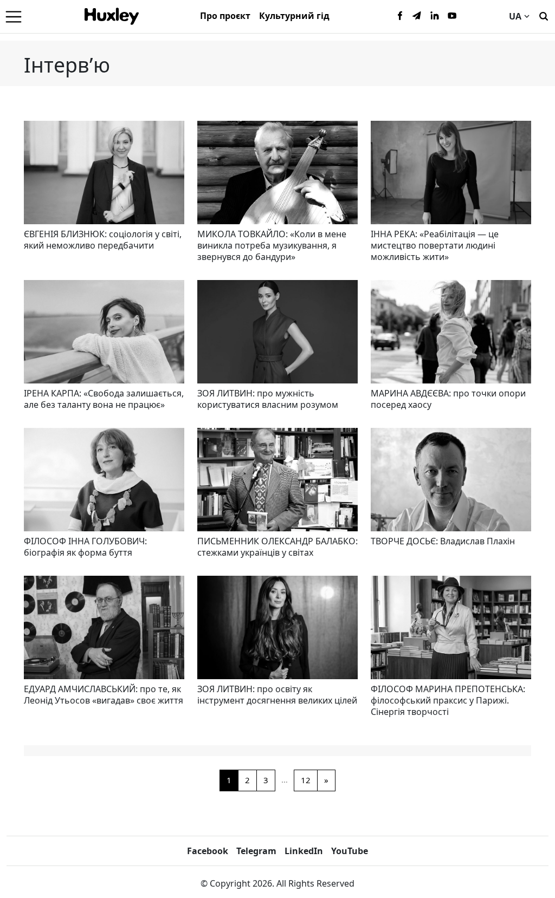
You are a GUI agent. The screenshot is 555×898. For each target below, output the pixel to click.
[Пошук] (543, 15)
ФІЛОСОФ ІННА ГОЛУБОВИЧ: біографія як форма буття (85, 546)
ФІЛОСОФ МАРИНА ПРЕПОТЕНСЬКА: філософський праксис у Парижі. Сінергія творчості (448, 700)
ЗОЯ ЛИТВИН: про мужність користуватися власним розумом (267, 399)
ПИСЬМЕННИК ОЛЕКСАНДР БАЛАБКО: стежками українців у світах (277, 546)
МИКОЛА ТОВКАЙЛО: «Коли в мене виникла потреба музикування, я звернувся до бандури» (271, 245)
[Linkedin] (434, 16)
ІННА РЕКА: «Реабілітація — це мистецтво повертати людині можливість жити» (435, 245)
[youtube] (452, 16)
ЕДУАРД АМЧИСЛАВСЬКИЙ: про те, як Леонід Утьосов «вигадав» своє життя (103, 694)
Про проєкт (225, 16)
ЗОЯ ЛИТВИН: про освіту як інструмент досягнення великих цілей (277, 694)
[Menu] (13, 16)
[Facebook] (400, 16)
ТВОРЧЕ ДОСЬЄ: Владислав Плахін (443, 541)
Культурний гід (294, 16)
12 (306, 780)
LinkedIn (304, 851)
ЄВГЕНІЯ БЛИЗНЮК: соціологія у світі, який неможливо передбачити (103, 239)
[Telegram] (417, 16)
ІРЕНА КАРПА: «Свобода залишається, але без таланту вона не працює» (104, 399)
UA (515, 16)
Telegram (256, 851)
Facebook (207, 851)
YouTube (349, 851)
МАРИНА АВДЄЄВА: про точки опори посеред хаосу (448, 399)
